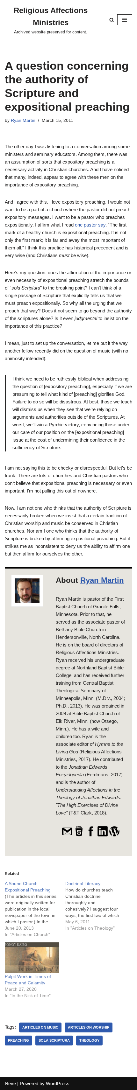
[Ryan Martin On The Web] (79, 835)
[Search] (111, 19)
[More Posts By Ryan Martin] (114, 835)
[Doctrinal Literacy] (95, 905)
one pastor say (90, 224)
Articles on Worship (88, 1027)
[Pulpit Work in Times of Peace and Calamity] (32, 957)
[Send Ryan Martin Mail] (67, 835)
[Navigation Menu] (124, 19)
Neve (10, 1083)
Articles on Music (40, 1027)
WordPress (57, 1083)
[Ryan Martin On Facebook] (91, 835)
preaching (18, 1040)
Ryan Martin (23, 120)
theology (89, 1040)
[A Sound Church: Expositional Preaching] (35, 909)
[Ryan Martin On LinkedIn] (102, 835)
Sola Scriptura (54, 1040)
